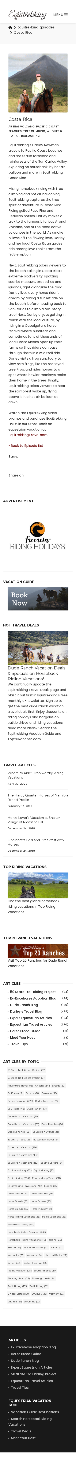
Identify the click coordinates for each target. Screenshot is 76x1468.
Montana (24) (34, 1255)
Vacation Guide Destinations (35, 1412)
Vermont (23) (57, 1293)
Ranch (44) (15, 1263)
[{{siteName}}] (27, 14)
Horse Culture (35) (18, 1208)
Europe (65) (50, 1185)
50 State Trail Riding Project (39, 992)
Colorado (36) (49, 1093)
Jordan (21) (57, 1247)
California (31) (16, 1093)
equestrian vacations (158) (23, 1155)
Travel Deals (21, 1431)
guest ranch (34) (18, 1193)
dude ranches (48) (19, 1131)
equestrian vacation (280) (23, 1147)
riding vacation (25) (20, 1270)
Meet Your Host (39, 1037)
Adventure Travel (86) (20, 1085)
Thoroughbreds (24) (44, 1278)
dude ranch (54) (37, 1108)
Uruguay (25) (39, 1293)
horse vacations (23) (54, 1216)
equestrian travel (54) (46, 1139)
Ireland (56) (14, 1247)
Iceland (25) (55, 1239)
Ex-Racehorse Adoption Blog (39, 998)
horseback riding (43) (21, 1224)
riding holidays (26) (36, 1263)
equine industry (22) (20, 1170)
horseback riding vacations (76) (27, 1239)
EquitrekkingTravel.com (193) (25, 1185)
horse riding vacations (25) (24, 1216)
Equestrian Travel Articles (39, 1024)
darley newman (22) (47, 1101)
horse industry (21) (42, 1208)
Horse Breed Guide (39, 1031)
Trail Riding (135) (17, 1286)
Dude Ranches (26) (52, 1124)
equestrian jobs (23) (19, 1139)
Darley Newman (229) (20, 1101)
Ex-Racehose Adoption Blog (33, 1347)
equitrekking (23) (44, 1170)
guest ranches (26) (42, 1193)
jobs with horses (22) (36, 1247)
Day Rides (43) (16, 1108)
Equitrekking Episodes (36, 27)
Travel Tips (39, 1044)
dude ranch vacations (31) (23, 1124)
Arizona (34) (42, 1085)
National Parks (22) (56, 1255)
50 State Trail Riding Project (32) (27, 1070)
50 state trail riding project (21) (26, 1077)
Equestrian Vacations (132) (23, 1162)
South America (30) (45, 1270)
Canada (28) (33, 1093)
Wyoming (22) (32, 1301)
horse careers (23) (40, 1201)
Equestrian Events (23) (46, 1131)
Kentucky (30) (16, 1255)
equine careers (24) (52, 1162)
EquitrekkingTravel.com (28, 434)
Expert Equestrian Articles (39, 1018)
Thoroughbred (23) (19, 1278)
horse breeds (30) (18, 1201)
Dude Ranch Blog (39, 1005)
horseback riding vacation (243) (27, 1232)
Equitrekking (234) (19, 1178)
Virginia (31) (15, 1301)
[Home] (10, 27)
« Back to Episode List (25, 445)
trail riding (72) (39, 1286)
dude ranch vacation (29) (23, 1116)
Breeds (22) (58, 1085)
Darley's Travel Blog (39, 1011)
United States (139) (19, 1293)
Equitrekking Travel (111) (46, 1178)
